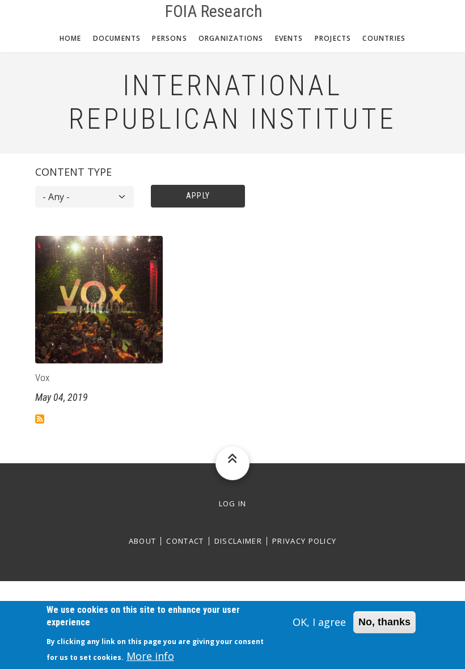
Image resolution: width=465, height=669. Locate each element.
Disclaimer (238, 541)
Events (289, 38)
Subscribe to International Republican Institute (39, 419)
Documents (117, 38)
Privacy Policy (304, 541)
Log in (233, 504)
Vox (42, 377)
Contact (185, 541)
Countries (383, 38)
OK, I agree (319, 622)
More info (150, 656)
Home (71, 38)
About (143, 541)
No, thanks (384, 622)
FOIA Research (214, 11)
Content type (73, 172)
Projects (333, 38)
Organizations (231, 38)
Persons (169, 38)
